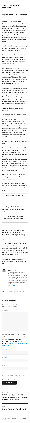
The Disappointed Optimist (9, 418)
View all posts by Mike (13, 285)
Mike (6, 291)
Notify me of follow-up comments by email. (13, 375)
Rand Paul (22, 291)
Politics (17, 291)
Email (4, 357)
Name (4, 350)
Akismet (20, 341)
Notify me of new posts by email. (10, 379)
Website (5, 365)
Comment (6, 310)
